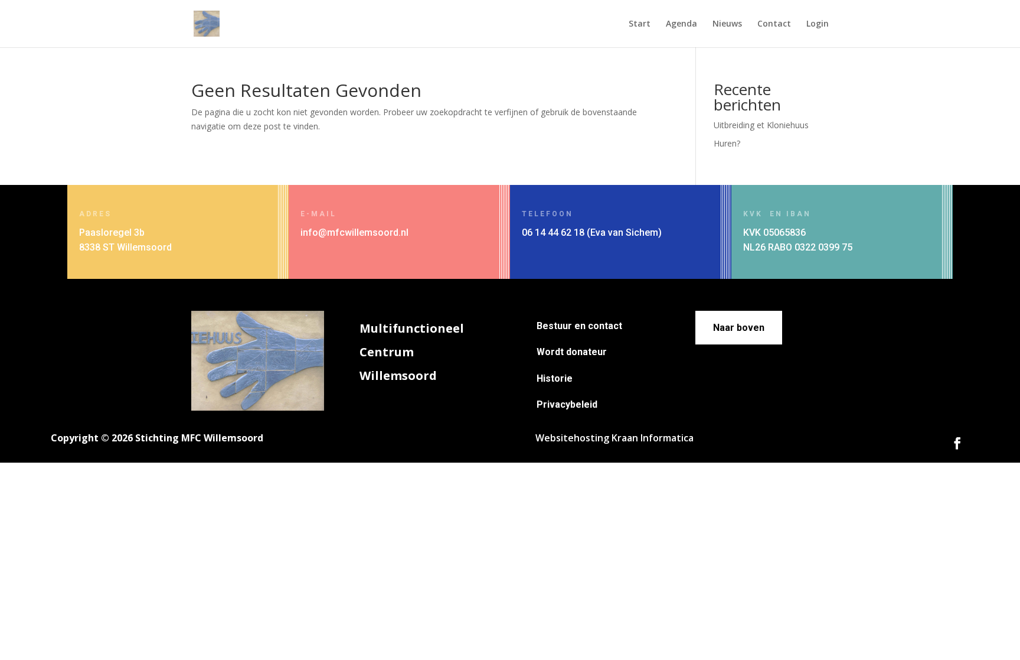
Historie (555, 378)
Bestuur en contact (579, 325)
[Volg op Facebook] (957, 443)
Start (639, 24)
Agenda (681, 24)
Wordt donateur (572, 351)
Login (817, 24)
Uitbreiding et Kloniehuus (761, 125)
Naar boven (738, 327)
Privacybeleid (567, 404)
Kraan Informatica (653, 437)
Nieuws (727, 24)
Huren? (727, 143)
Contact (774, 24)
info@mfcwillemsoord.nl (354, 232)
